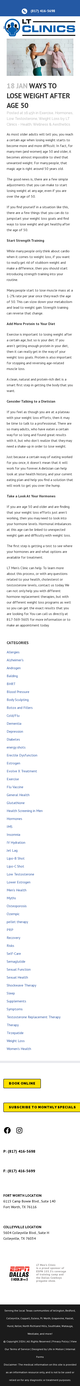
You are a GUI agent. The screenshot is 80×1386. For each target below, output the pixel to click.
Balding (12, 676)
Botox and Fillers (20, 707)
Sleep (11, 993)
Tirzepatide (15, 1033)
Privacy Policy (60, 1341)
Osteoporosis (17, 906)
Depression (15, 731)
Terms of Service (20, 1349)
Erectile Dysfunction (22, 755)
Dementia (14, 723)
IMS (9, 826)
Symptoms (15, 1009)
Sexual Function (19, 969)
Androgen (14, 668)
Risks (10, 945)
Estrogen (13, 763)
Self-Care (14, 953)
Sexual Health (17, 977)
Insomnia (13, 834)
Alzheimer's (15, 660)
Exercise (46, 113)
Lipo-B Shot (16, 858)
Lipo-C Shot (15, 866)
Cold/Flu (13, 715)
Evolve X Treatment (22, 771)
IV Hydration (16, 842)
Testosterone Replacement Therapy (33, 1017)
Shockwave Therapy (21, 985)
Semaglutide (16, 961)
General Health (18, 795)
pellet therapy (17, 922)
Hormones (63, 113)
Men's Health (16, 890)
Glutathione (16, 803)
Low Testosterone (22, 119)
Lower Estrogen (18, 882)
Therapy (13, 1025)
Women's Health (19, 1048)
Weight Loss (49, 119)
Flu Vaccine (15, 787)
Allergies (13, 652)
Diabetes (13, 739)
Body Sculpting (18, 699)
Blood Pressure (18, 691)
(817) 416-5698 (21, 1151)
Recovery (13, 937)
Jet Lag (12, 850)
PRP (10, 929)
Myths (11, 898)
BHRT (11, 684)
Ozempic (13, 914)
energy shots (16, 747)
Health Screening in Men (25, 810)
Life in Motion (56, 1349)
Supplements (16, 1001)
